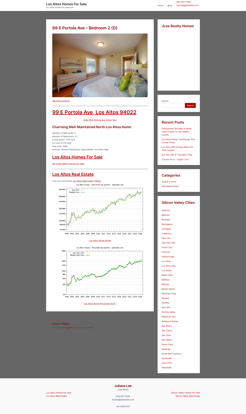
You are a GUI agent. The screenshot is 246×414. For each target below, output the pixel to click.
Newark (165, 298)
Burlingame (167, 224)
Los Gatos (167, 270)
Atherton (166, 210)
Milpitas (165, 284)
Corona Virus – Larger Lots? (175, 159)
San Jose (166, 335)
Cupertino (166, 233)
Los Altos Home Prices (100, 240)
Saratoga (166, 349)
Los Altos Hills (169, 266)
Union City (167, 363)
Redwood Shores (170, 321)
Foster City (167, 247)
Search (165, 101)
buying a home (169, 181)
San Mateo (167, 339)
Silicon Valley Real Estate (188, 396)
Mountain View (169, 293)
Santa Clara (167, 344)
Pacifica (165, 303)
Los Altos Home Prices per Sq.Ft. (100, 303)
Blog (170, 5)
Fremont (166, 252)
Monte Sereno (168, 289)
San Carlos (167, 330)
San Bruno (167, 326)
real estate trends (170, 186)
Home (160, 5)
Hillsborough (168, 256)
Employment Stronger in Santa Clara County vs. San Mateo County (176, 131)
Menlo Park (167, 275)
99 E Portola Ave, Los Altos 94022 (94, 112)
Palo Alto (166, 307)
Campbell (166, 229)
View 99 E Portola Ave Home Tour (100, 120)
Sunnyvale (167, 358)
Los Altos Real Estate (73, 174)
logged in (69, 327)
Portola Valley (168, 312)
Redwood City (169, 316)
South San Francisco (172, 353)
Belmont (166, 215)
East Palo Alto (168, 242)
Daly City (166, 238)
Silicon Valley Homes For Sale (185, 392)
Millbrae (165, 279)
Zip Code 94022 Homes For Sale (68, 163)
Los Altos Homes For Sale (66, 4)
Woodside (166, 367)
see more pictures (61, 101)
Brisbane (166, 219)
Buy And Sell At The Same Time (177, 154)
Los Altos (166, 261)
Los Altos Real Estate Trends (87, 181)
